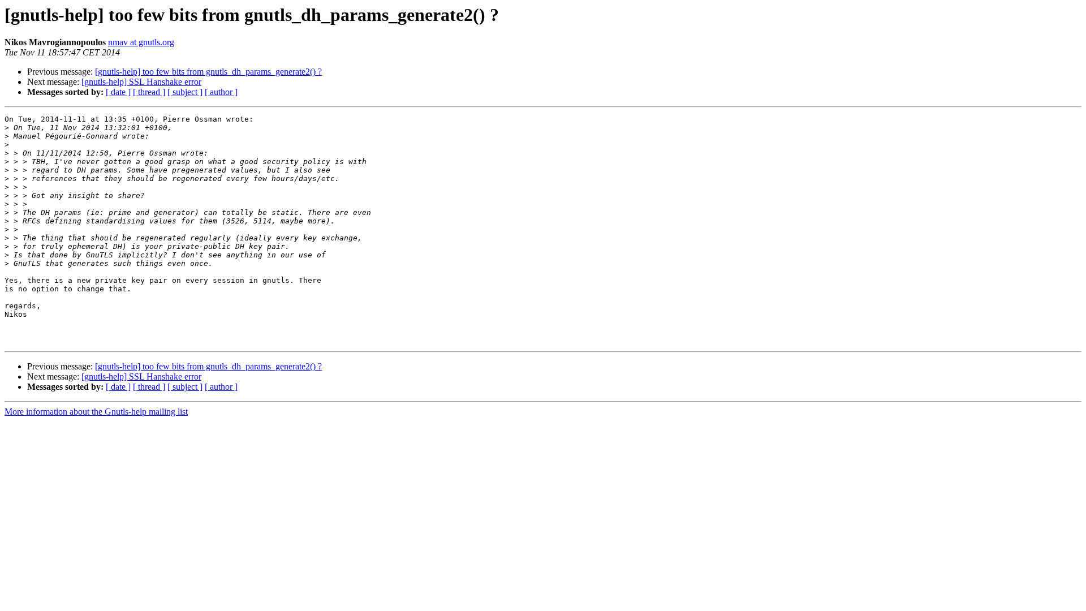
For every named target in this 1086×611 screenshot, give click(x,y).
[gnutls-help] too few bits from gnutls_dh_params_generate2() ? (208, 71)
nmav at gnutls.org (141, 42)
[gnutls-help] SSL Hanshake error (141, 82)
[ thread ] (149, 92)
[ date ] (118, 92)
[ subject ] (184, 92)
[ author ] (221, 92)
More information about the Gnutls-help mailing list (96, 411)
